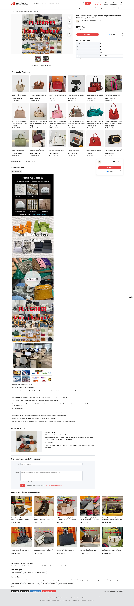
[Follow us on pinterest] (120, 591)
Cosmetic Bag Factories (43, 580)
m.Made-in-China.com (70, 597)
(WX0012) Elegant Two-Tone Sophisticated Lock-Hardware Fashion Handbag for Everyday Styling (19, 95)
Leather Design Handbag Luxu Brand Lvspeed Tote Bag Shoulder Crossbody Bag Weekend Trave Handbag (113, 95)
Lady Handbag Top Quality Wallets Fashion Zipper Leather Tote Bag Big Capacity (65, 550)
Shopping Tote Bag (41, 572)
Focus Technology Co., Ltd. (56, 600)
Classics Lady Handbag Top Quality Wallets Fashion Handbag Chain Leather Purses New (89, 519)
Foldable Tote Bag (16, 572)
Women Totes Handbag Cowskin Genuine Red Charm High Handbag (57, 94)
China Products (43, 596)
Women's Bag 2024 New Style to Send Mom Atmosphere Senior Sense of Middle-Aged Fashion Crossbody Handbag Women (56, 150)
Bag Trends (53, 583)
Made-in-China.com (60, 597)
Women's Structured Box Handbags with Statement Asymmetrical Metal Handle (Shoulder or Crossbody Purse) (113, 150)
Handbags (29, 11)
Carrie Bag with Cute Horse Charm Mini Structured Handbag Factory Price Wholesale (76, 122)
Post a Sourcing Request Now (54, 485)
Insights (99, 596)
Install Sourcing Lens (50, 591)
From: (18, 464)
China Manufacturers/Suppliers (54, 596)
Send (23, 485)
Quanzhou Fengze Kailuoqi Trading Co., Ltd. (90, 20)
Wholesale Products (67, 596)
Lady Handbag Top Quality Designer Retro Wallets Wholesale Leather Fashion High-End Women (112, 550)
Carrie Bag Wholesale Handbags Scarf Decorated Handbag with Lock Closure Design (94, 150)
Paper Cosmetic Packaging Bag (93, 580)
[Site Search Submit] (88, 3)
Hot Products (35, 596)
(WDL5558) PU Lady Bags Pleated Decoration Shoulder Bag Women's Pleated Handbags (94, 95)
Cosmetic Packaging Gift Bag (32, 583)
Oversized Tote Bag (29, 572)
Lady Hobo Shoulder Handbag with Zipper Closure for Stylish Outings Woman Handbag (113, 122)
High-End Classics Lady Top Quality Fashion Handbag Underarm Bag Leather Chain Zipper (67, 519)
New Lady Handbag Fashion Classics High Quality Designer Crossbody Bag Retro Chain (21, 550)
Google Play (24, 591)
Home (12, 11)
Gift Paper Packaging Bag (76, 580)
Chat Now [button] (112, 34)
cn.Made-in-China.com (81, 597)
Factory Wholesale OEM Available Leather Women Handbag (20, 149)
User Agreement (75, 600)
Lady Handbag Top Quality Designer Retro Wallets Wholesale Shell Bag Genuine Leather (90, 550)
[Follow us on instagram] (115, 591)
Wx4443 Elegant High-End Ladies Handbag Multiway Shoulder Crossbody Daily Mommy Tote (38, 150)
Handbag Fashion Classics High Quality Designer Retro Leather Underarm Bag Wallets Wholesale (43, 550)
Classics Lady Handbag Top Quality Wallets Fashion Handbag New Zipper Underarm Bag (20, 519)
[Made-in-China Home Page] (19, 3)
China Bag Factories (17, 580)
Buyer (87, 8)
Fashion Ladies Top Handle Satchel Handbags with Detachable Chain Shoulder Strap (57, 122)
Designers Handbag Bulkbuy (66, 583)
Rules (122, 8)
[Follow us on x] (113, 591)
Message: (17, 472)
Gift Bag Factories (29, 580)
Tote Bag (36, 11)
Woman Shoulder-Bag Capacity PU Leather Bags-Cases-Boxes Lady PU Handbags (94, 122)
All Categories (16, 8)
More (12, 586)
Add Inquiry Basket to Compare (42, 65)
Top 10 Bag (44, 583)
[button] (83, 3)
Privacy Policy (91, 600)
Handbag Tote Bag (16, 583)
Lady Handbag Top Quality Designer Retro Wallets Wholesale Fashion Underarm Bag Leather (112, 519)
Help (95, 8)
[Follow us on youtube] (117, 591)
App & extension (104, 8)
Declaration (83, 600)
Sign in (121, 4)
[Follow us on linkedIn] (122, 591)
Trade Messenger (36, 591)
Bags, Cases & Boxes (21, 11)
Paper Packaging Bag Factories (59, 580)
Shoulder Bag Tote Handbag (111, 580)
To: (19, 468)
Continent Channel (85, 596)
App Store (15, 591)
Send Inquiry (87, 34)
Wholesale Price (76, 596)
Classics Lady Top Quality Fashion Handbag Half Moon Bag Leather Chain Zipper (43, 519)
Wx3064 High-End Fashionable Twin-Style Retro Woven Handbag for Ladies (38, 95)
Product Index (93, 596)
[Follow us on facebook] (111, 591)
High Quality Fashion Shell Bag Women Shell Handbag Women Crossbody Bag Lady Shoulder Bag (20, 122)
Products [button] (36, 3)
